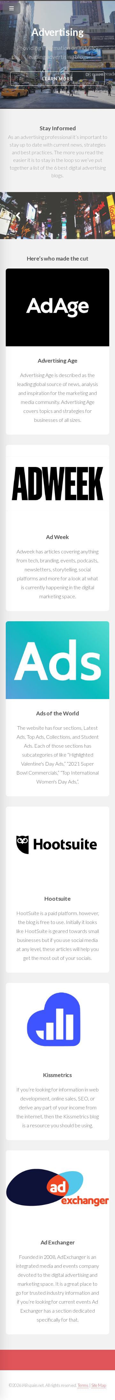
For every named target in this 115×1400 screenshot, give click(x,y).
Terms (83, 1385)
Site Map (98, 1385)
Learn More (57, 78)
